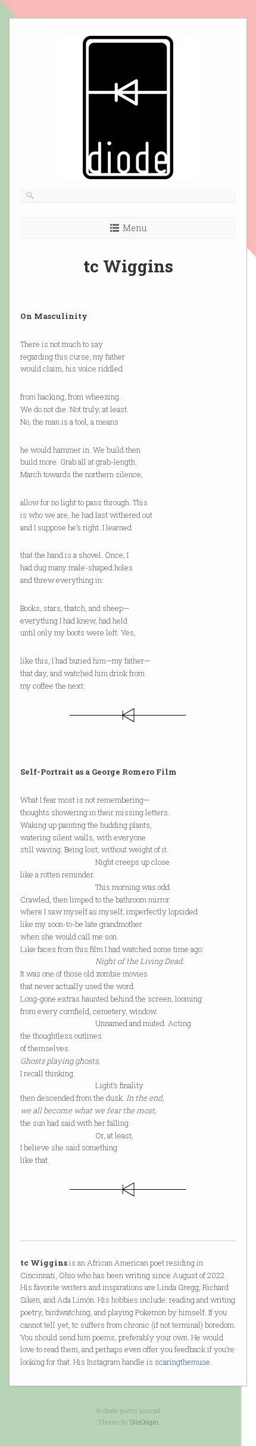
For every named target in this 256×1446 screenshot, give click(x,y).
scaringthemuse (182, 1361)
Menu (134, 228)
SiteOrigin (144, 1421)
